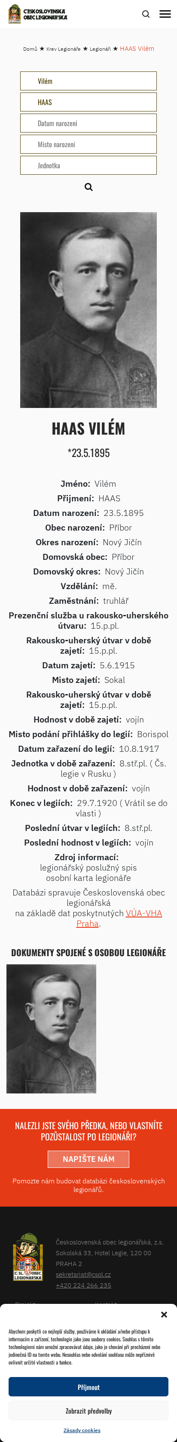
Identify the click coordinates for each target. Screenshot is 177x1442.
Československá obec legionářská (45, 15)
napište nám (89, 1159)
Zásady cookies (82, 1430)
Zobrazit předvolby (89, 1410)
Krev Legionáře (63, 49)
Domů (30, 49)
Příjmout (89, 1387)
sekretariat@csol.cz (83, 1274)
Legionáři (100, 49)
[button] (164, 1314)
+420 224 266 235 (83, 1285)
